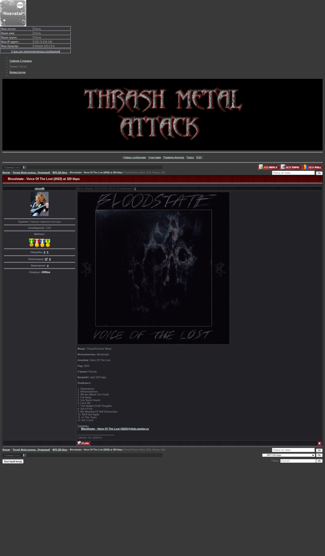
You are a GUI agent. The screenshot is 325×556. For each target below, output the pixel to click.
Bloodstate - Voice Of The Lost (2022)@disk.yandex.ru (115, 428)
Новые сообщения (134, 157)
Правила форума (173, 157)
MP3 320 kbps (60, 172)
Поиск (190, 157)
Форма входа (17, 72)
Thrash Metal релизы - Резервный (31, 172)
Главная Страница (21, 60)
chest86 (39, 188)
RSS (199, 157)
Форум (6, 172)
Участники (154, 157)
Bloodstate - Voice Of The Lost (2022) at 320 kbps (96, 172)
